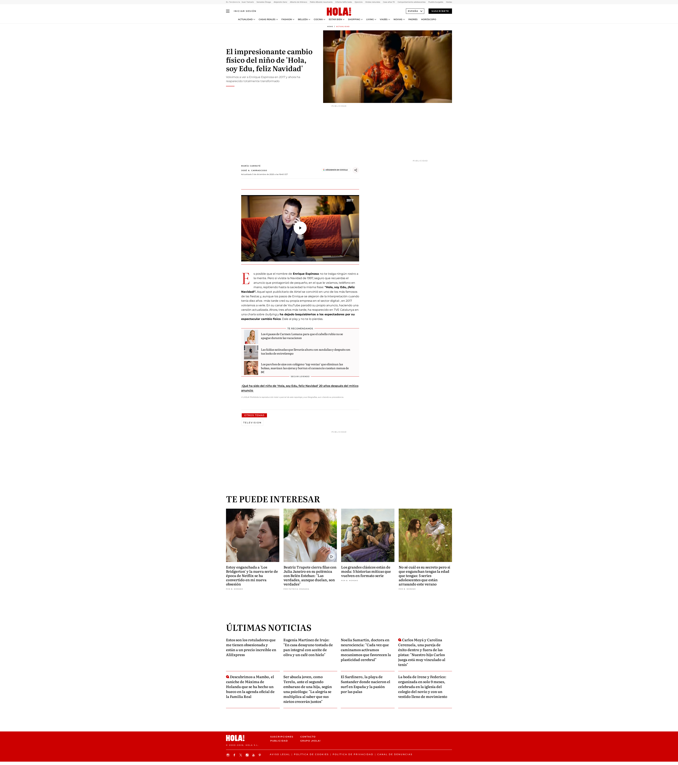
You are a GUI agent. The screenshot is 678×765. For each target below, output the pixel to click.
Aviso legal (280, 754)
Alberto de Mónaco (298, 2)
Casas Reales (267, 19)
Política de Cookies (311, 754)
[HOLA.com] (339, 12)
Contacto (308, 736)
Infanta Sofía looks (343, 2)
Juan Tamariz (248, 2)
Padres (413, 19)
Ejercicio (358, 2)
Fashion (286, 19)
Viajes (384, 19)
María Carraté (251, 166)
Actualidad (245, 19)
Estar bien (335, 19)
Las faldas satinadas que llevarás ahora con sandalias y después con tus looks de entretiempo (305, 351)
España (413, 11)
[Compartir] (355, 170)
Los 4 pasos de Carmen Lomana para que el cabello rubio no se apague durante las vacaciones (302, 336)
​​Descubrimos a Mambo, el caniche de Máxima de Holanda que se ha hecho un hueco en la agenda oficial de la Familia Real (250, 686)
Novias (398, 19)
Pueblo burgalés (435, 2)
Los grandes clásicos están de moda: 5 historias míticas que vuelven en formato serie (366, 571)
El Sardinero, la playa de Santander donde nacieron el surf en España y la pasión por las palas (365, 684)
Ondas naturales (372, 2)
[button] (300, 227)
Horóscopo (428, 19)
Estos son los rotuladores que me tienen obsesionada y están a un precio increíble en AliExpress (251, 647)
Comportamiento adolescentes (412, 2)
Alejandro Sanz (280, 2)
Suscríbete (440, 11)
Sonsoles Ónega (264, 2)
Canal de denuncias (394, 754)
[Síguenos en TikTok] (247, 755)
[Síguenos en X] (241, 755)
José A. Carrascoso (254, 170)
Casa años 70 (389, 2)
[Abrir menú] (228, 11)
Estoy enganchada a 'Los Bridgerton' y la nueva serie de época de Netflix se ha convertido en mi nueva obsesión (252, 575)
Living (370, 19)
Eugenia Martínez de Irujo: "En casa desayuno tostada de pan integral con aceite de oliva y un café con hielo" (308, 647)
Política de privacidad (353, 754)
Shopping (354, 19)
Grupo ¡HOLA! (310, 741)
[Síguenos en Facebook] (235, 755)
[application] (300, 228)
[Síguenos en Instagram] (228, 755)
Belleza (303, 19)
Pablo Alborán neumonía (321, 2)
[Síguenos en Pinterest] (260, 755)
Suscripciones (281, 736)
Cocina (318, 19)
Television (252, 422)
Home (330, 26)
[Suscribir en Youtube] (254, 755)
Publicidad (279, 741)
